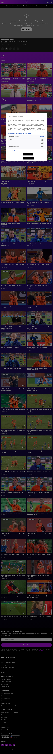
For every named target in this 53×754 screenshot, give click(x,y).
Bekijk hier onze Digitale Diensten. (24, 133)
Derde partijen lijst (11, 150)
